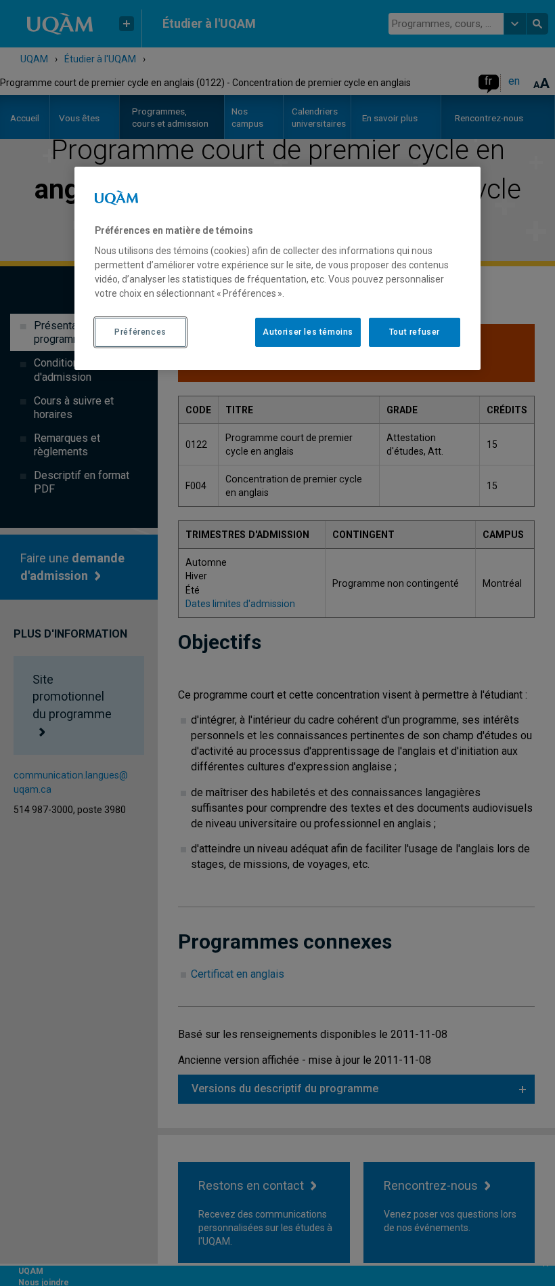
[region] (277, 268)
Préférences (140, 332)
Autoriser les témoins (308, 332)
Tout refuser (414, 332)
